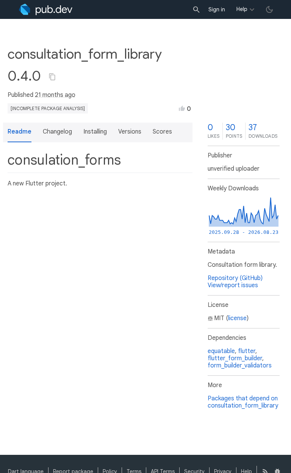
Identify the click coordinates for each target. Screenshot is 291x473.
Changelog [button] (57, 131)
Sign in (216, 9)
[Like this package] (181, 108)
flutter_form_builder (235, 358)
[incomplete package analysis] (48, 108)
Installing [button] (95, 131)
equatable (221, 351)
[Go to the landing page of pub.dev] (45, 9)
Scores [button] (162, 131)
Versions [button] (129, 131)
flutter (246, 351)
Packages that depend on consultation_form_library (243, 402)
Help (241, 9)
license (237, 318)
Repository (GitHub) (235, 278)
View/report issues (233, 285)
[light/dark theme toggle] (269, 9)
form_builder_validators (240, 365)
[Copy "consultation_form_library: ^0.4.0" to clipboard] (52, 77)
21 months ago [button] (55, 95)
